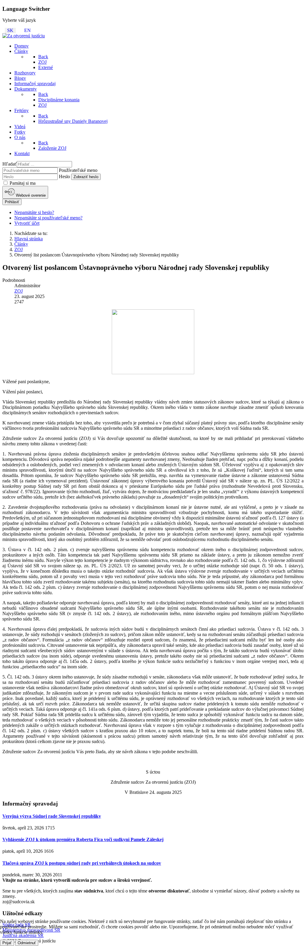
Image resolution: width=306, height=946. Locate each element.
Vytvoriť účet (26, 223)
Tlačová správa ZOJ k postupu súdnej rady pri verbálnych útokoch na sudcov (81, 863)
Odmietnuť (27, 943)
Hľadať (9, 163)
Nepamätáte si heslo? (34, 212)
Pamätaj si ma (22, 183)
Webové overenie (30, 195)
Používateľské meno (78, 170)
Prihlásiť (12, 202)
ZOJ (18, 291)
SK (10, 30)
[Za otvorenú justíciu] (23, 35)
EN (27, 30)
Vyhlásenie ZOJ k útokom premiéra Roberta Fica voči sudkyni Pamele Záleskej (82, 839)
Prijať (7, 943)
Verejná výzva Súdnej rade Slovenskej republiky (51, 816)
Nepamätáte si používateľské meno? (48, 217)
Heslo (64, 176)
